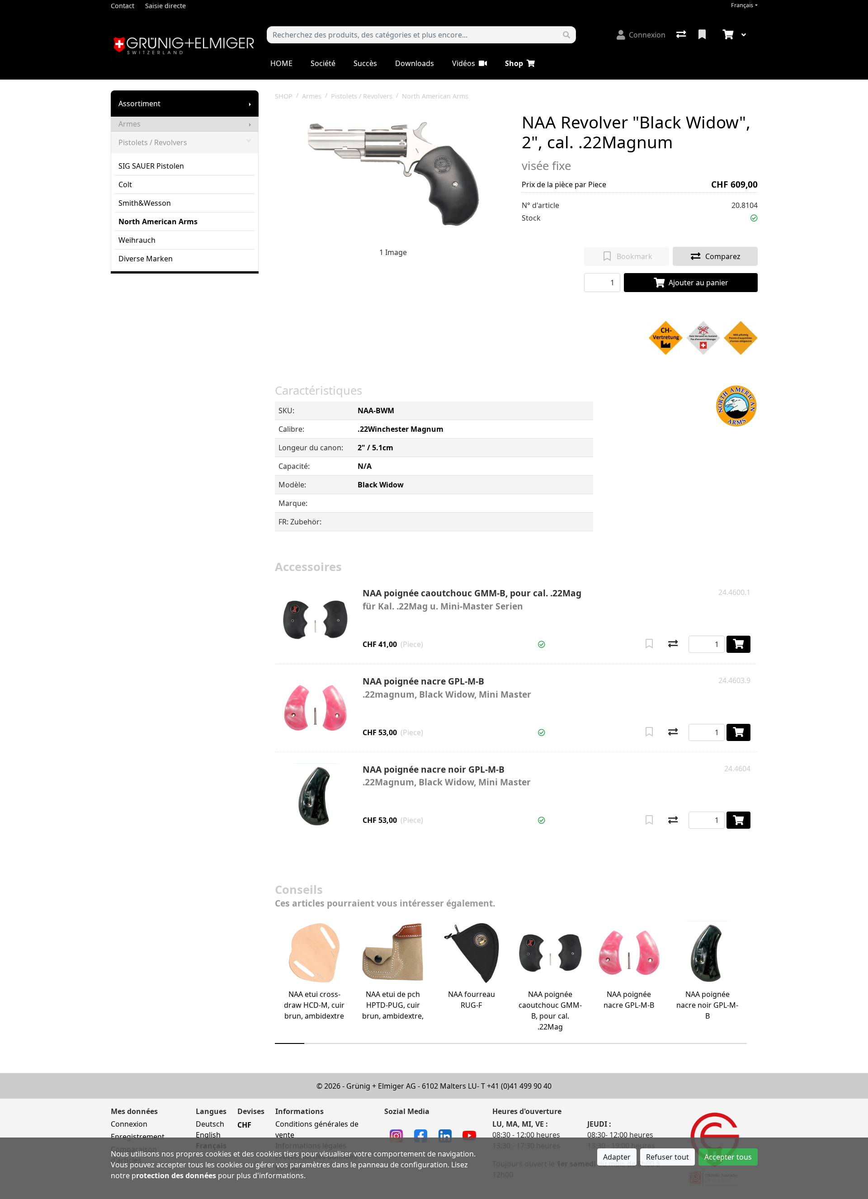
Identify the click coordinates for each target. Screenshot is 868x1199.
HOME (281, 63)
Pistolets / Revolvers (152, 142)
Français (742, 5)
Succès (365, 63)
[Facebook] (420, 1135)
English (208, 1135)
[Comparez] (673, 644)
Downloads (414, 63)
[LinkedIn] (445, 1135)
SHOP (283, 96)
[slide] (289, 1043)
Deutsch (210, 1124)
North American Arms (158, 222)
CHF (244, 1125)
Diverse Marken (145, 259)
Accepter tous (728, 1157)
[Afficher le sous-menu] (250, 103)
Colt (125, 184)
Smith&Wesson (144, 203)
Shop (514, 63)
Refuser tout (667, 1157)
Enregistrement (138, 1137)
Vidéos (463, 63)
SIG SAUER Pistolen (151, 166)
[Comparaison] (682, 35)
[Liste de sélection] (703, 35)
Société (323, 63)
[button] (754, 218)
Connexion (129, 1124)
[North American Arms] (736, 406)
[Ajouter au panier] (738, 644)
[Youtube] (469, 1135)
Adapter (617, 1157)
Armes (129, 124)
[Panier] (727, 34)
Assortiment (139, 104)
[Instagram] (396, 1135)
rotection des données (176, 1175)
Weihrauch (137, 240)
